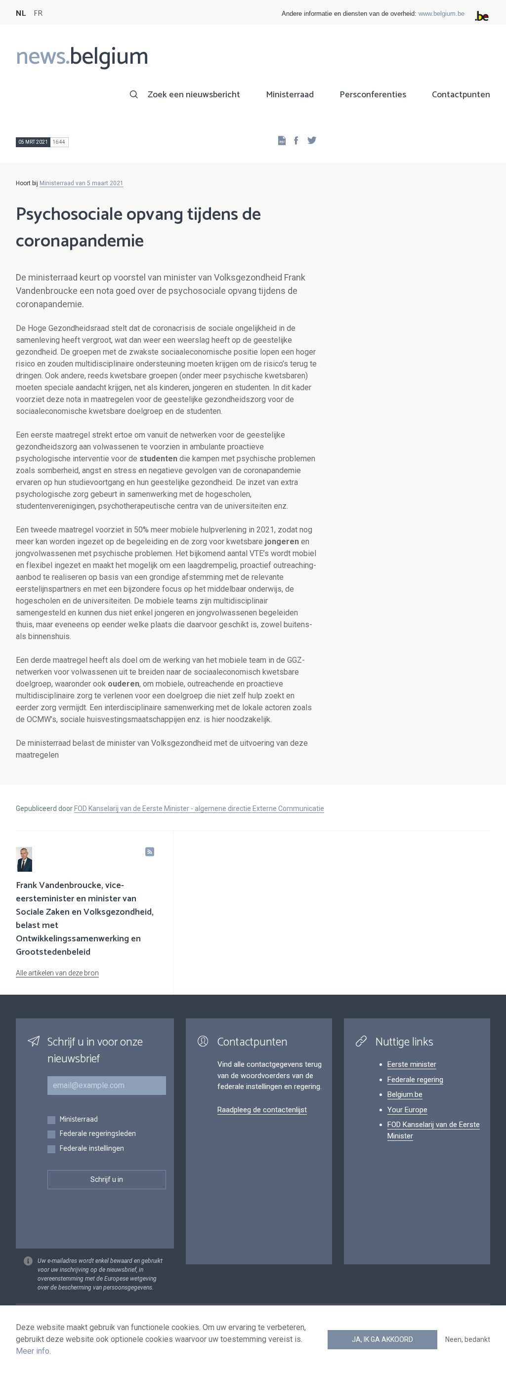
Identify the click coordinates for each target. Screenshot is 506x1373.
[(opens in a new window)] (293, 140)
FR (38, 13)
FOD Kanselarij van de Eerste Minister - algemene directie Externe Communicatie (199, 808)
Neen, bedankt (467, 1339)
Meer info (32, 1351)
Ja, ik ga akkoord (382, 1339)
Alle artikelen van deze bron (57, 973)
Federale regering (415, 1079)
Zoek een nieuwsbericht (194, 94)
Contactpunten (461, 94)
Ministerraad (290, 94)
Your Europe (407, 1109)
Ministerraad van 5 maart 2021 (82, 183)
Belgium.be (404, 1094)
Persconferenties (372, 94)
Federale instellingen (91, 1149)
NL (21, 13)
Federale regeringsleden (97, 1134)
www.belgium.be (441, 13)
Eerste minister (411, 1064)
